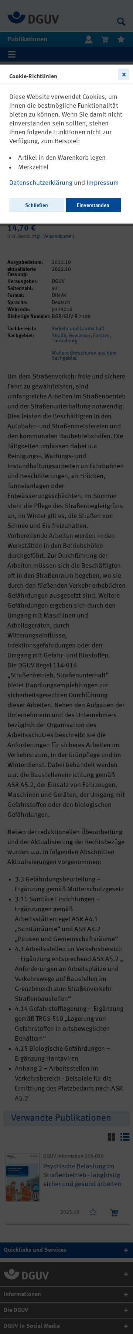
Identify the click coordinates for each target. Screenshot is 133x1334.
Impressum (102, 183)
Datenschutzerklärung (41, 183)
